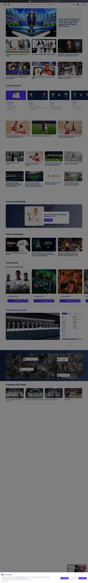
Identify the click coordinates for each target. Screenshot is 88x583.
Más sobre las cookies (5, 581)
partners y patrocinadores (22, 578)
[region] (44, 577)
